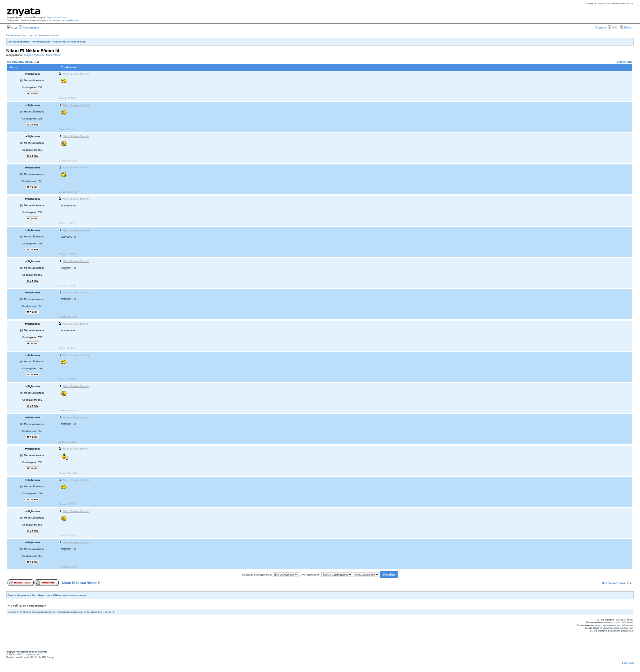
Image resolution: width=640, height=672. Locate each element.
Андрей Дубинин (34, 54)
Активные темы (49, 35)
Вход (13, 27)
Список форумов (18, 41)
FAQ (614, 27)
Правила (600, 27)
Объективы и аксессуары (69, 41)
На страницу (15, 61)
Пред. (29, 61)
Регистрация (30, 27)
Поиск (627, 27)
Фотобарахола (41, 41)
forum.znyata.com (56, 17)
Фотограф (628, 663)
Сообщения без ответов (21, 35)
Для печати (624, 61)
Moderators (53, 54)
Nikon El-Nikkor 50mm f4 (81, 583)
